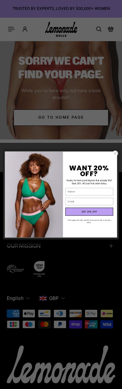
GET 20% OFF (89, 211)
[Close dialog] (115, 153)
